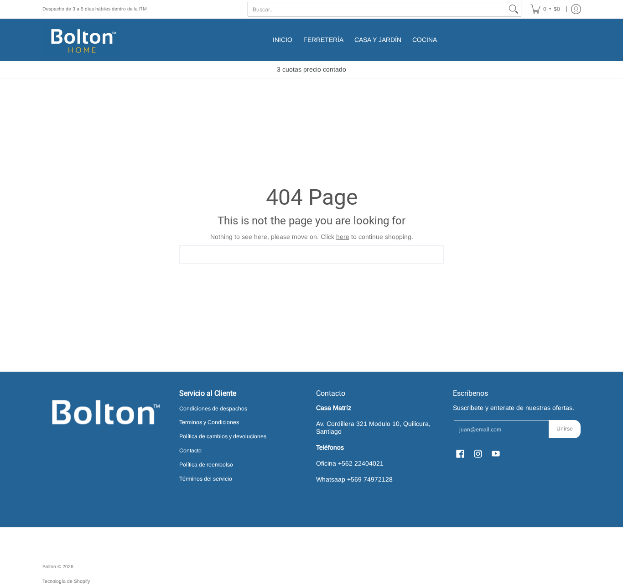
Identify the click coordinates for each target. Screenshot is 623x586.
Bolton (49, 566)
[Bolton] (81, 40)
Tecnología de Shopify (66, 581)
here (342, 236)
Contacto (190, 450)
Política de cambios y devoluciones (222, 436)
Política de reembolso (206, 465)
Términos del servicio (205, 479)
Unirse (564, 428)
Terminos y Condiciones (209, 422)
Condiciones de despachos (213, 408)
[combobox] (377, 9)
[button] (460, 453)
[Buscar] (513, 9)
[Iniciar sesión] (576, 9)
